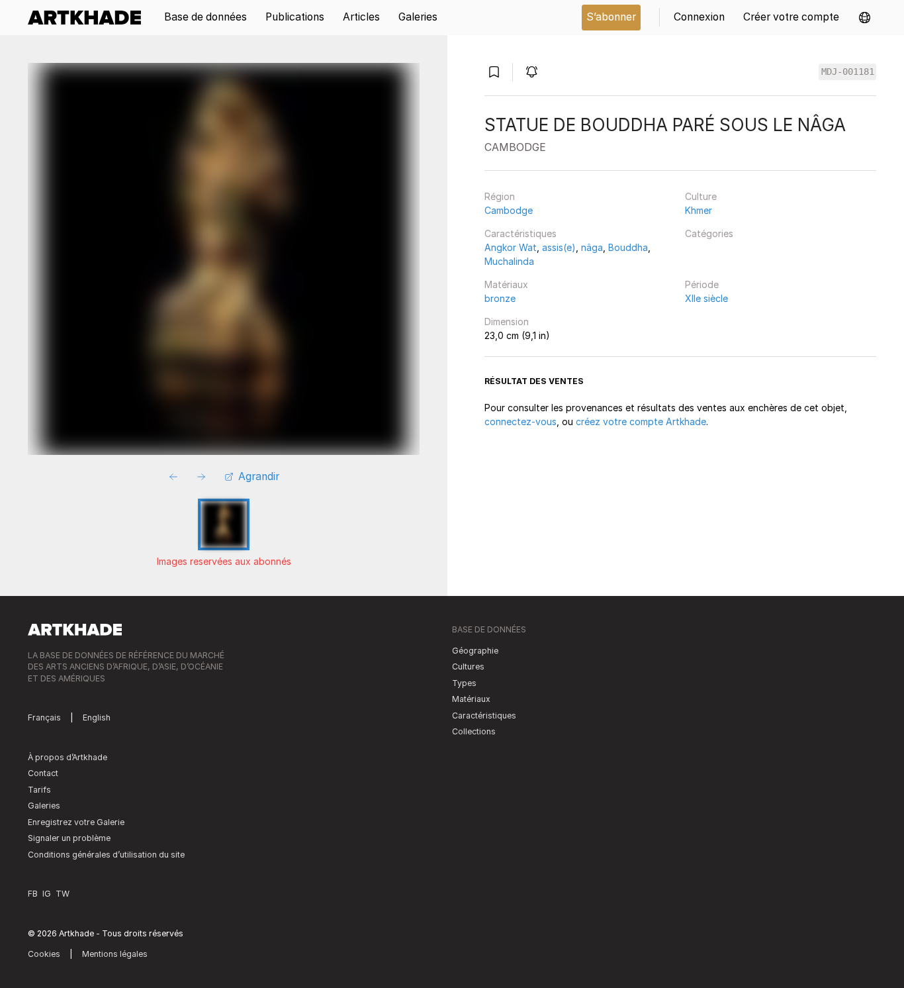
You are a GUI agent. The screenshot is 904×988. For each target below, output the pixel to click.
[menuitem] (89, 18)
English (97, 717)
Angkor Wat (510, 247)
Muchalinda (509, 261)
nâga (592, 247)
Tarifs (39, 790)
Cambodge (508, 210)
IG (46, 894)
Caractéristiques (520, 233)
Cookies (44, 954)
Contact (43, 773)
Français (44, 717)
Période (702, 284)
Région (499, 196)
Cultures (468, 666)
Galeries (44, 806)
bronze (500, 298)
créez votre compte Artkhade (641, 421)
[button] (864, 17)
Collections (474, 731)
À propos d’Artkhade (67, 757)
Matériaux (506, 284)
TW (62, 894)
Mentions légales (115, 954)
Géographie (475, 651)
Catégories (709, 233)
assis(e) (559, 247)
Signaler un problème (69, 838)
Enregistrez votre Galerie (76, 822)
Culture (701, 196)
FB (33, 894)
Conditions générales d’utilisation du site (106, 855)
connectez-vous (520, 421)
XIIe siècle (706, 298)
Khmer (698, 210)
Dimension (506, 321)
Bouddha (628, 247)
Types (464, 683)
